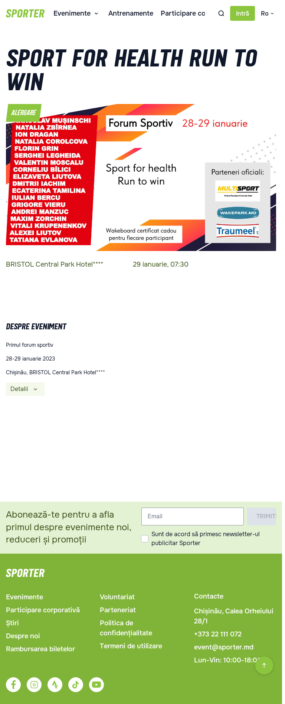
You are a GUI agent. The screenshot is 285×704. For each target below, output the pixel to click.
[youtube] (96, 684)
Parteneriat (118, 610)
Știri (12, 623)
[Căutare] (221, 13)
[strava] (55, 684)
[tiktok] (75, 684)
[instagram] (34, 684)
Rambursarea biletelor (40, 649)
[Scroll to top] (264, 665)
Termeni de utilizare (131, 646)
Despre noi (23, 636)
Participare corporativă (198, 13)
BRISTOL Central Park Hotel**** (54, 264)
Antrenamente (130, 13)
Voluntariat (117, 597)
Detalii (19, 389)
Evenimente (72, 13)
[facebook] (13, 684)
